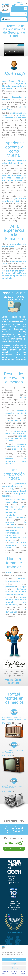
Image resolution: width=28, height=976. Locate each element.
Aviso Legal (11, 876)
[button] (25, 8)
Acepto (14, 959)
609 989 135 (14, 821)
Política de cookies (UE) (13, 883)
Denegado (14, 963)
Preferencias (14, 968)
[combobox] (14, 19)
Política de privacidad (11, 879)
